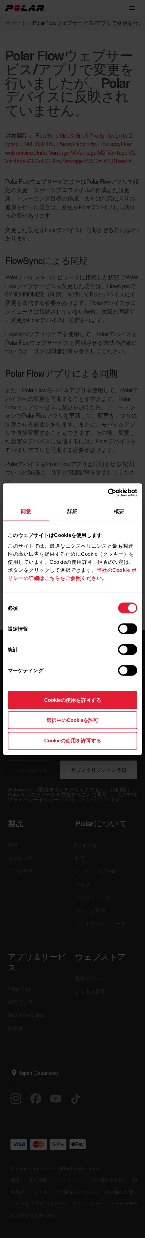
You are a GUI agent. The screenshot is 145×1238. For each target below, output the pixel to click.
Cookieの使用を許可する (72, 699)
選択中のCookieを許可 (72, 720)
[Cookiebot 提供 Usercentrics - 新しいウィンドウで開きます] (107, 492)
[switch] (127, 628)
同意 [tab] (26, 511)
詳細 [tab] (72, 511)
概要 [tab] (119, 511)
